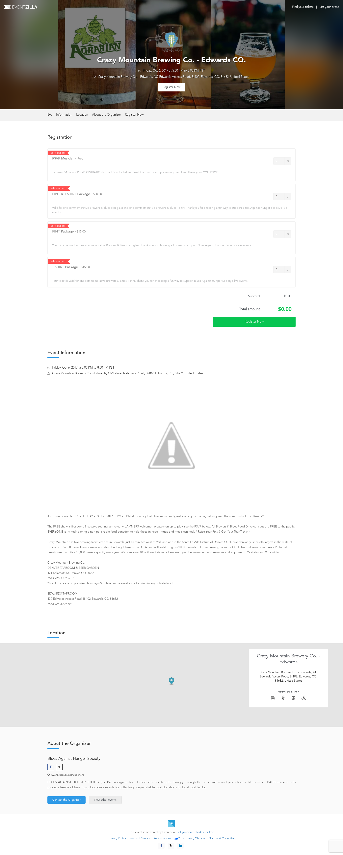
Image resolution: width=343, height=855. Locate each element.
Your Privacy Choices (191, 838)
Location (82, 114)
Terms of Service (139, 838)
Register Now (171, 87)
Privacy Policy (117, 838)
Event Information (59, 114)
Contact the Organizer (66, 799)
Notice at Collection (222, 838)
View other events (105, 799)
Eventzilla (20, 7)
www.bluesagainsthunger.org (67, 775)
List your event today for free (195, 832)
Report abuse (162, 838)
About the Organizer (106, 114)
